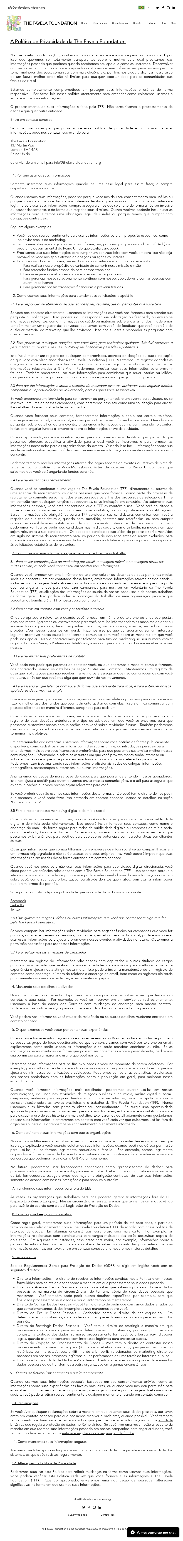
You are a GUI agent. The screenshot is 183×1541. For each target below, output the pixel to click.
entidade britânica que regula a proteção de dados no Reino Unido (91, 1422)
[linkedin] (173, 7)
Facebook (18, 901)
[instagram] (168, 7)
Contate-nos (108, 1514)
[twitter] (157, 7)
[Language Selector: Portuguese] (144, 7)
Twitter (15, 909)
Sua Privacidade (77, 1514)
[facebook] (163, 7)
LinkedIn (17, 905)
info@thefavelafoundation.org (77, 162)
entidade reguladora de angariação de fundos (98, 1433)
